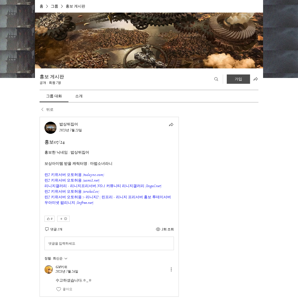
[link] (54, 96)
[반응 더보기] (63, 219)
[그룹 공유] (255, 79)
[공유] (171, 124)
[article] (109, 206)
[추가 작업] (171, 269)
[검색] (216, 79)
